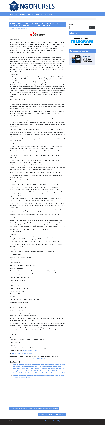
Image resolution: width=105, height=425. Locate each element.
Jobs (16, 14)
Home (11, 14)
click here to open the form (29, 350)
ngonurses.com (92, 421)
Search (71, 24)
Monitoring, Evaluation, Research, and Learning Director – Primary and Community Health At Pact (38, 368)
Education (23, 14)
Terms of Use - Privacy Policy (52, 421)
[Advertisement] (37, 390)
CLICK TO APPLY (37, 359)
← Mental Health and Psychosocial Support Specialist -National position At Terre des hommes (34, 408)
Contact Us (48, 14)
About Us (30, 14)
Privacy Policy (39, 14)
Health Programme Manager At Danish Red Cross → (51, 414)
